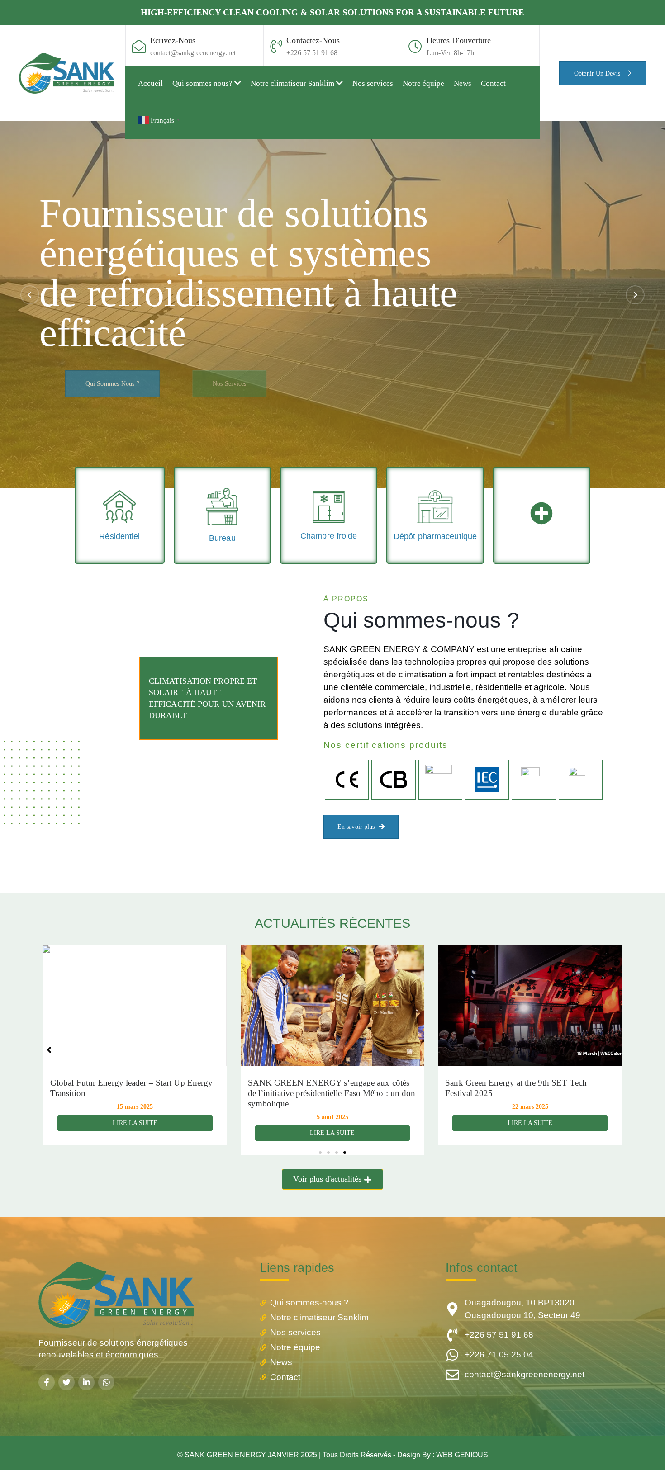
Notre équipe (423, 83)
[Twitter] (66, 1382)
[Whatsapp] (106, 1382)
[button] (320, 1152)
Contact (493, 83)
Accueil (150, 83)
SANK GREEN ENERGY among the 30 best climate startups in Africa (525, 1088)
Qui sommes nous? (203, 83)
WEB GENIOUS (462, 1455)
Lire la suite (135, 1133)
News (462, 83)
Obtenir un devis (598, 73)
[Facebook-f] (46, 1382)
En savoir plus (357, 826)
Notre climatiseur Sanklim (293, 83)
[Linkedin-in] (86, 1382)
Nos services (372, 83)
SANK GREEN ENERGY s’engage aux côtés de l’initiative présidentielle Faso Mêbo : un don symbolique (134, 1093)
